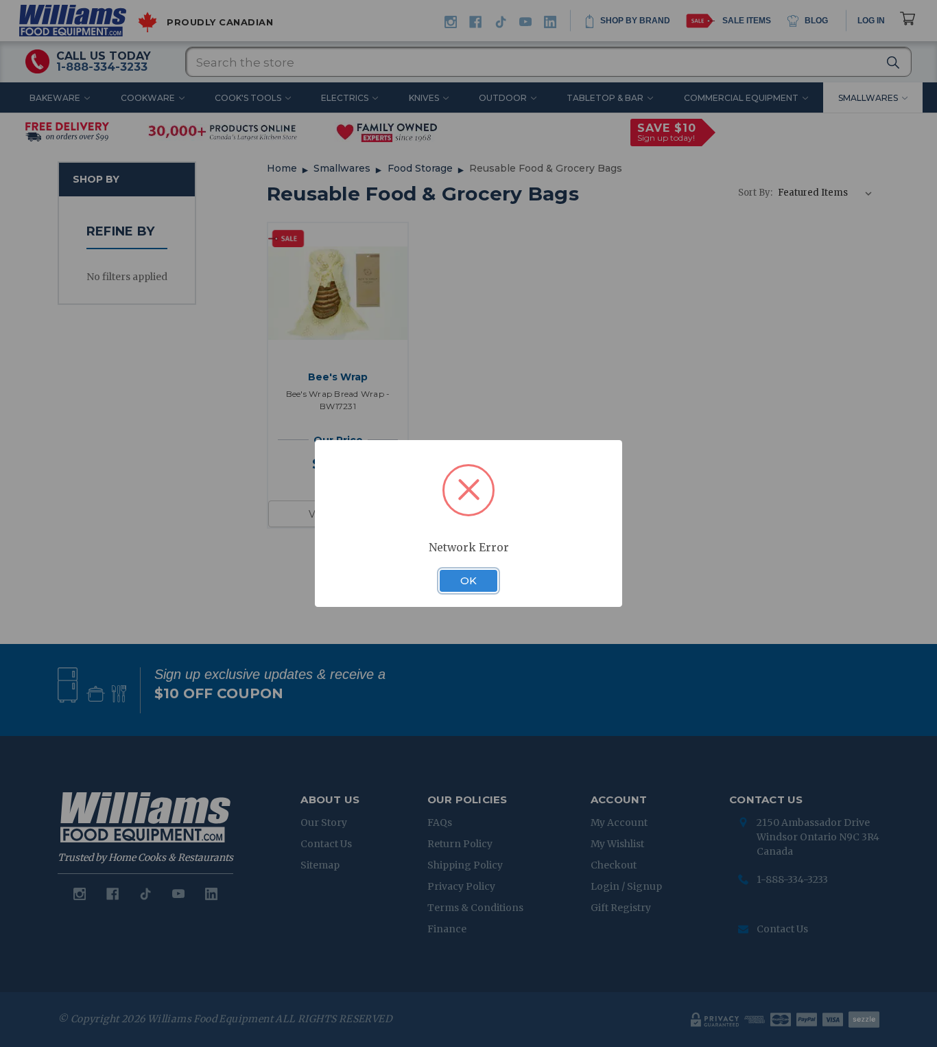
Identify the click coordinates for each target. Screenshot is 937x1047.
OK (468, 581)
